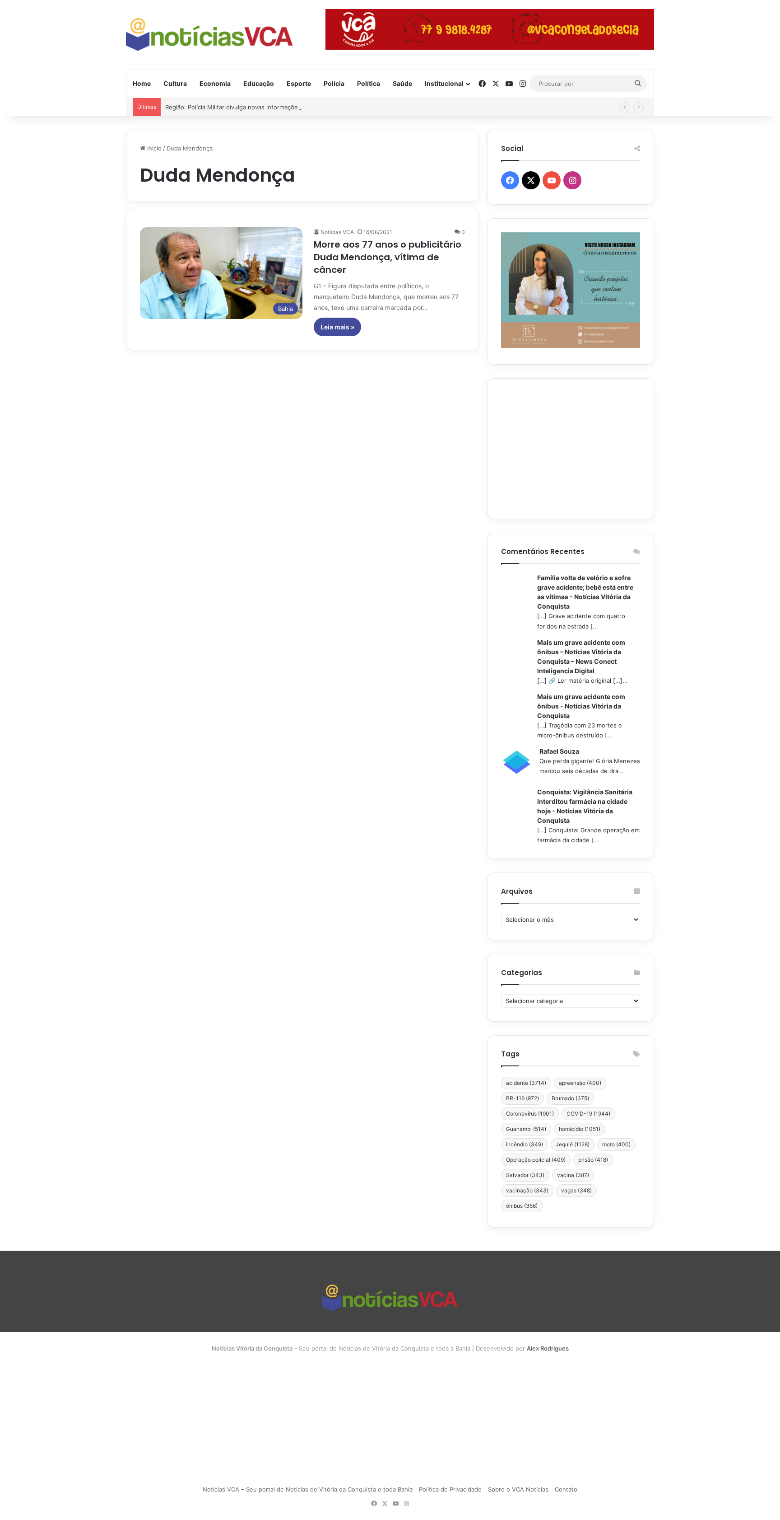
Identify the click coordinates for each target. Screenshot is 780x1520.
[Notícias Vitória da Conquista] (209, 34)
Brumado (570, 1098)
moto (616, 1144)
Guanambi (526, 1129)
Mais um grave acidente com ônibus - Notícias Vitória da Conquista (581, 706)
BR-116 (522, 1098)
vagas (576, 1190)
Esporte (299, 83)
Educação (258, 83)
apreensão (580, 1082)
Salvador (525, 1175)
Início (153, 148)
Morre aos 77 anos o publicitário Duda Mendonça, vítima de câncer (387, 257)
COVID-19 (588, 1113)
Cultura (175, 83)
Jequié (573, 1144)
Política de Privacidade (450, 1489)
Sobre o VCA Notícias (518, 1489)
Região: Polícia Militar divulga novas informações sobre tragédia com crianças (273, 107)
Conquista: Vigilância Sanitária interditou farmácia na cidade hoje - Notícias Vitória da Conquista (584, 806)
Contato (566, 1489)
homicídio (579, 1129)
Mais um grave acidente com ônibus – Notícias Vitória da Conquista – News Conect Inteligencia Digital (581, 656)
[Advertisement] (570, 448)
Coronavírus (530, 1113)
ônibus (522, 1205)
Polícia (334, 83)
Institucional (444, 83)
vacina (573, 1175)
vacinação (527, 1190)
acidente (526, 1082)
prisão (593, 1159)
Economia (215, 83)
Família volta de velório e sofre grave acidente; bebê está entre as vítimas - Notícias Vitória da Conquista (585, 592)
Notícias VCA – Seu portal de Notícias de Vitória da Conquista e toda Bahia (308, 1489)
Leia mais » (337, 327)
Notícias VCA (337, 232)
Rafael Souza (559, 751)
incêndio (524, 1144)
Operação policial (536, 1159)
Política (368, 83)
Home (142, 83)
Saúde (402, 83)
